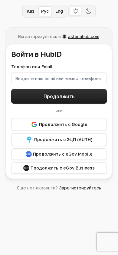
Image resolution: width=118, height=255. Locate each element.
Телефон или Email (32, 66)
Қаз (30, 11)
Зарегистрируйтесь (80, 187)
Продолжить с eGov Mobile (63, 154)
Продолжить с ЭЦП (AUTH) (63, 139)
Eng (59, 11)
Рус (45, 11)
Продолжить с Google (63, 124)
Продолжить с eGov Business (63, 167)
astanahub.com (83, 36)
